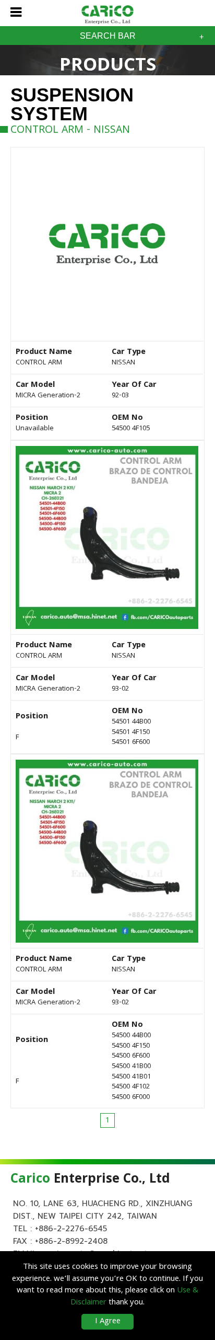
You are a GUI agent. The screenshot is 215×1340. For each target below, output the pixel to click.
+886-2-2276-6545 (71, 1228)
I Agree (108, 1321)
